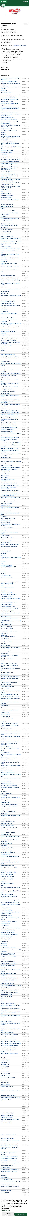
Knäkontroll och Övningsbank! (8, 117)
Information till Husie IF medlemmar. (9, 921)
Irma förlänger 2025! (5, 234)
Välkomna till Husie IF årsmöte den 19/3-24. (11, 363)
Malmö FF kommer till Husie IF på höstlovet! (11, 774)
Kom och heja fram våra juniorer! (8, 852)
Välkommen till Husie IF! (6, 915)
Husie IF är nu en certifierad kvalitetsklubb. (10, 95)
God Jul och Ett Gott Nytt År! (7, 236)
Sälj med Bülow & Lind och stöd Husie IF (10, 676)
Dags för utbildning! (5, 522)
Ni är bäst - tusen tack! (6, 511)
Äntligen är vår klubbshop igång (8, 1003)
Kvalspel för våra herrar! (6, 551)
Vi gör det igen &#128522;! (7, 596)
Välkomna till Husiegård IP (7, 628)
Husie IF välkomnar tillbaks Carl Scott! (9, 1053)
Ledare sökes (4, 1175)
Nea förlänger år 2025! (6, 231)
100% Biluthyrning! (5, 189)
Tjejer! (2, 585)
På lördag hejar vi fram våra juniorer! (9, 757)
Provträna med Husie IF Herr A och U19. (10, 741)
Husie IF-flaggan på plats (6, 996)
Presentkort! (3, 408)
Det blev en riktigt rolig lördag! (8, 821)
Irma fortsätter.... (4, 941)
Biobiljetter (3, 661)
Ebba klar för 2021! (5, 1080)
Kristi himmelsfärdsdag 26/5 (7, 865)
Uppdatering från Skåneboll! (7, 1115)
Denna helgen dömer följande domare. (10, 618)
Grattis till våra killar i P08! (6, 850)
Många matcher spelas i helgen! (8, 606)
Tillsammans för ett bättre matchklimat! (10, 199)
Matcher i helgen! (5, 767)
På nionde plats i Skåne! (6, 152)
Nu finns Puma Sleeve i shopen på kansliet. (10, 765)
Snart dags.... (4, 571)
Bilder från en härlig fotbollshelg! (8, 811)
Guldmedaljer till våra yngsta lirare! (8, 594)
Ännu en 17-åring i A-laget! (7, 910)
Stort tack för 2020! (5, 1060)
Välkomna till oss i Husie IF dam (8, 965)
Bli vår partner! (4, 795)
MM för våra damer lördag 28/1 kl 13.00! (10, 696)
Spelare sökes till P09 (6, 1099)
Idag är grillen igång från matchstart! (9, 804)
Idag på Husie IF (4, 633)
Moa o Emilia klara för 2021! (7, 1086)
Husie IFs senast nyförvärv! (7, 1032)
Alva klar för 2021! (5, 1071)
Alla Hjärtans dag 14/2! (6, 393)
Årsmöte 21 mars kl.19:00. (7, 672)
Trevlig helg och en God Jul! (7, 150)
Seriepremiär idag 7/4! (6, 1190)
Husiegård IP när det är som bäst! (8, 872)
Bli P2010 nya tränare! (5, 752)
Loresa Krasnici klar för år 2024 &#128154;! (10, 442)
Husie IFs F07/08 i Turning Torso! (8, 1134)
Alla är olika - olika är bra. (6, 728)
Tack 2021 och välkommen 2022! (8, 956)
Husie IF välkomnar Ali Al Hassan (8, 1039)
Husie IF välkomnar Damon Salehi (8, 1047)
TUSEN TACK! (4, 975)
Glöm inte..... (3, 573)
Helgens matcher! (5, 329)
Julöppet (3, 959)
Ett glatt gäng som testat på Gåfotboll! (9, 990)
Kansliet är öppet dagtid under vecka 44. (10, 544)
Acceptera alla (20, 1214)
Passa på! (3, 365)
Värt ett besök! (4, 791)
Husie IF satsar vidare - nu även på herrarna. (11, 736)
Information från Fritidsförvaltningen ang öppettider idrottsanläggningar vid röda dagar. (10, 108)
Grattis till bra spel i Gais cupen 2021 (9, 980)
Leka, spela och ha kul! (6, 830)
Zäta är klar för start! (5, 923)
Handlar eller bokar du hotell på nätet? (9, 710)
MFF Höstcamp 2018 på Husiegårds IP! (10, 1169)
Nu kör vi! (3, 350)
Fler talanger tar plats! (6, 939)
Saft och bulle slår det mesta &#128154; (10, 485)
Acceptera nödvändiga (8, 1214)
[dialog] (14, 1207)
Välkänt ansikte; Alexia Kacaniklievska (9, 934)
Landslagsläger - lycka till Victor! (8, 973)
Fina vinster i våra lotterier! (7, 781)
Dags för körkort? (5, 674)
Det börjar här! (4, 154)
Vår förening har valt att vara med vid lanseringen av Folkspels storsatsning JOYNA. (9, 419)
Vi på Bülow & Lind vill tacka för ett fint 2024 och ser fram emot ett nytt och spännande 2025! (11, 243)
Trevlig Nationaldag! (5, 854)
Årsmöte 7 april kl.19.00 (6, 907)
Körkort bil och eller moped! (7, 658)
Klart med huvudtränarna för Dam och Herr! (10, 1091)
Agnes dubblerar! (5, 925)
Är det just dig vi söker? (6, 128)
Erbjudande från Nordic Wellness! (8, 425)
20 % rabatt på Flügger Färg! (7, 686)
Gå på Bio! (3, 555)
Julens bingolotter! (5, 473)
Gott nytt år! (3, 721)
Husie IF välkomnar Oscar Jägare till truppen (11, 1043)
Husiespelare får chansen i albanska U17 (10, 1181)
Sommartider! (4, 90)
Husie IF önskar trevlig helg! (7, 611)
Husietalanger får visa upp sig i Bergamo (10, 1140)
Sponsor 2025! (4, 216)
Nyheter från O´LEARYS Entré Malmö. (9, 97)
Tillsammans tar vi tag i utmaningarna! (9, 427)
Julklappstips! (4, 516)
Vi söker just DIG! (5, 688)
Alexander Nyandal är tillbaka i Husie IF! (10, 410)
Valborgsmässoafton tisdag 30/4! (8, 331)
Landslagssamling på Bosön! (7, 527)
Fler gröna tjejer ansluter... (6, 936)
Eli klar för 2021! (4, 1069)
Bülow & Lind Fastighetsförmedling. (9, 81)
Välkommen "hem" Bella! (6, 503)
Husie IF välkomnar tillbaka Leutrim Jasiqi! (10, 1041)
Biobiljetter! (3, 548)
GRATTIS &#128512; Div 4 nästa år (8, 1095)
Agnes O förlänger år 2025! (7, 223)
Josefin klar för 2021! (5, 1062)
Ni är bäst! (3, 738)
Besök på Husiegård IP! (6, 793)
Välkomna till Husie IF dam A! (7, 825)
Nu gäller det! (4, 553)
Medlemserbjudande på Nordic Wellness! (10, 467)
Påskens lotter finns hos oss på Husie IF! (10, 218)
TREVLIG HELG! (4, 293)
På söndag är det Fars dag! (7, 537)
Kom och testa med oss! (6, 197)
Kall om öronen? (4, 967)
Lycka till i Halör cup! (5, 860)
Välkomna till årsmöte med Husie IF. (9, 663)
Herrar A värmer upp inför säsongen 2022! (10, 902)
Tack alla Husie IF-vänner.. (6, 994)
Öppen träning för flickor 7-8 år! (8, 210)
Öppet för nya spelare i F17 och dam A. (10, 977)
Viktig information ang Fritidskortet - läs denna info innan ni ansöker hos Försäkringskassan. (10, 168)
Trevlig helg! (3, 333)
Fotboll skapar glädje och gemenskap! (10, 326)
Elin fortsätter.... (4, 945)
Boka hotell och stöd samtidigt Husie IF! (10, 900)
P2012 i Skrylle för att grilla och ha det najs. (10, 159)
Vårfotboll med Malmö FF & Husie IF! (9, 694)
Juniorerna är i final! (5, 716)
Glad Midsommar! (5, 291)
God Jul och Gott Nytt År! (6, 465)
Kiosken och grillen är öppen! (7, 876)
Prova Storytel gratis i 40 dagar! (8, 832)
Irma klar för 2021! (5, 1066)
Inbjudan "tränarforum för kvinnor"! (9, 483)
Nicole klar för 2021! (5, 1073)
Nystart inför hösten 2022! (7, 823)
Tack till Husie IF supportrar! (7, 195)
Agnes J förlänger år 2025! (7, 229)
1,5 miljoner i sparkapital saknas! (8, 947)
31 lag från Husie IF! (5, 714)
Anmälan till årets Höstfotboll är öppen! (10, 269)
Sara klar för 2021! (5, 1082)
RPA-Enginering (4, 311)
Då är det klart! (4, 943)
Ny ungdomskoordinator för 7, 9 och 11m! (10, 1097)
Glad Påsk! (3, 643)
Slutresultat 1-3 (4, 870)
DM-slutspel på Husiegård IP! (7, 318)
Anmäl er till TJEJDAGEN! (6, 843)
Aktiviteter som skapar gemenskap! (9, 602)
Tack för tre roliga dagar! (6, 540)
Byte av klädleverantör (6, 246)
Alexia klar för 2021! (5, 1084)
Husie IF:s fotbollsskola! (6, 770)
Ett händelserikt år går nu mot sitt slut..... (10, 723)
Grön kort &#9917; (5, 1192)
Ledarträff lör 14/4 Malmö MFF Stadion (10, 1186)
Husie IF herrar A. (4, 477)
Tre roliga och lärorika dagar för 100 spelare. (11, 985)
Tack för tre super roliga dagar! (8, 354)
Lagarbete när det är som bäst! (8, 275)
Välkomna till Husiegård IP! (7, 874)
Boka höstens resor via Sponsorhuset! (9, 277)
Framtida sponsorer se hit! (7, 577)
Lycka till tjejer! (4, 845)
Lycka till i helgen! (5, 638)
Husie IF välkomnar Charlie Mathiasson (10, 1045)
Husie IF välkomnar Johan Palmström (9, 1034)
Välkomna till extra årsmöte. (7, 746)
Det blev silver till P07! (6, 813)
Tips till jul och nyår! (5, 505)
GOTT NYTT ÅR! (4, 140)
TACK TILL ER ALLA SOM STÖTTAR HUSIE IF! (11, 779)
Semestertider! (4, 590)
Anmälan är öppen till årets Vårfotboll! (9, 386)
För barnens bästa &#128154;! (8, 303)
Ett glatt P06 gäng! (5, 1177)
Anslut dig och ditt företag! (7, 847)
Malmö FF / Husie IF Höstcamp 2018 (9, 1156)
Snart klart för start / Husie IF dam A (9, 963)
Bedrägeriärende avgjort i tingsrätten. (9, 157)
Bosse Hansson (4, 653)
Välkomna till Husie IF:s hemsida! (8, 422)
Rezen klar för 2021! (5, 1075)
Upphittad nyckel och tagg (7, 101)
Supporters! (3, 881)
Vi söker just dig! (4, 377)
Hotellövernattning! (5, 705)
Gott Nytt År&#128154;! (6, 457)
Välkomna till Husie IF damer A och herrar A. (11, 731)
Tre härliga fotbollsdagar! (6, 641)
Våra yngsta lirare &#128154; (7, 760)
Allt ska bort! (4, 1057)
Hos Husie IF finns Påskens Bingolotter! (10, 359)
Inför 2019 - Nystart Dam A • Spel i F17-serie (11, 1163)
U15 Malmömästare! (5, 1167)
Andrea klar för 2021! (5, 1064)
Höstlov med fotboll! (5, 987)
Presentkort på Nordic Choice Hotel (9, 631)
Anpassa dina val (6, 1210)
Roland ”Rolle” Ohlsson (6, 220)
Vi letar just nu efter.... (5, 361)
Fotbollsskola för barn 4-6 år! (7, 429)
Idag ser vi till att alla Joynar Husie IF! (9, 338)
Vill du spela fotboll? (5, 809)
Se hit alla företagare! (5, 651)
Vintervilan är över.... (5, 712)
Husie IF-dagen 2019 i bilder (7, 1138)
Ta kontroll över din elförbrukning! (8, 340)
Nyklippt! (3, 885)
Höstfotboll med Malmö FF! (7, 783)
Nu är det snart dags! (5, 819)
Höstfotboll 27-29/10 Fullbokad (8, 171)
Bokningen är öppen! (5, 367)
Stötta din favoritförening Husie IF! (9, 867)
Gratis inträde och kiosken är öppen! (9, 546)
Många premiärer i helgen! (7, 894)
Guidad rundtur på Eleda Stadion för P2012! (11, 295)
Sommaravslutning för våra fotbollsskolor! (10, 289)
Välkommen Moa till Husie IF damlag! (9, 225)
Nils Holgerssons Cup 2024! (7, 389)
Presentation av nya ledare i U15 (8, 1184)
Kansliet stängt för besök (6, 1021)
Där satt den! (4, 202)
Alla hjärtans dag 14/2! (6, 684)
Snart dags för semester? (6, 604)
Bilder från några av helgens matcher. (9, 992)
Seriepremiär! (4, 348)
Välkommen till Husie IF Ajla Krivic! (8, 375)
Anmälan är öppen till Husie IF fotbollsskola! (11, 927)
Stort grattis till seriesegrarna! (7, 592)
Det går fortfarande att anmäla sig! (9, 827)
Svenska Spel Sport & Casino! (7, 883)
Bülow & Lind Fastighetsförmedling (9, 313)
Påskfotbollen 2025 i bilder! (7, 204)
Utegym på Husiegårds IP (6, 92)
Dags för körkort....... (5, 335)
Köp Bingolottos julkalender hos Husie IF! (10, 161)
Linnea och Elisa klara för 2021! (8, 1077)
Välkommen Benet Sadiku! (7, 431)
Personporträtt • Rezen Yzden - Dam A (9, 1143)
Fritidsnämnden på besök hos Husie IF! (10, 112)
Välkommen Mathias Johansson (8, 1160)
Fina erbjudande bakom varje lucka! (9, 501)
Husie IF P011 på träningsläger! (8, 772)
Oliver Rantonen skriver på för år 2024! (9, 448)
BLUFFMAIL (3, 530)
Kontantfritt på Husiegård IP (7, 878)
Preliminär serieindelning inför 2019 (9, 1158)
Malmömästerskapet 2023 (7, 718)
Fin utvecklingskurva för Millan (8, 930)
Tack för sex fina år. (5, 1026)
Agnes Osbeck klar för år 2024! (8, 391)
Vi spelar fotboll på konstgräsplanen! (9, 174)
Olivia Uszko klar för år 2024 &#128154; (10, 399)
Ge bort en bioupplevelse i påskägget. (9, 356)
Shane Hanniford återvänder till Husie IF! (10, 412)
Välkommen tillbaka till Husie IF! (8, 961)
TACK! (2, 252)
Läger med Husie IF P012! (6, 624)
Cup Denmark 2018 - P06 (6, 1179)
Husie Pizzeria (4, 309)
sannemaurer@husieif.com (20, 45)
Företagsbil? (4, 561)
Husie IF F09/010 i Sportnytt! (7, 1113)
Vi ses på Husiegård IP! (6, 345)
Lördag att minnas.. (5, 998)
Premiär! (2, 208)
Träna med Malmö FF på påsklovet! (9, 682)
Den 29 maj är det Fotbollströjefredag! (9, 99)
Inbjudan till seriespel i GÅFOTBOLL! (9, 119)
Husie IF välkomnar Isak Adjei (7, 1036)
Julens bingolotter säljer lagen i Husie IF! (10, 257)
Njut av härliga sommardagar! (7, 587)
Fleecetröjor (3, 1001)
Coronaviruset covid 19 (6, 1123)
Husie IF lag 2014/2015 (6, 616)
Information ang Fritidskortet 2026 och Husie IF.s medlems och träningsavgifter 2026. (10, 143)
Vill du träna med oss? (6, 575)
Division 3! (3, 707)
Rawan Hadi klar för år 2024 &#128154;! (10, 437)
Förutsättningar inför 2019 (7, 1165)
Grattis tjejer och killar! (6, 542)
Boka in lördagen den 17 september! (9, 785)
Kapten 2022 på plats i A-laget (8, 932)
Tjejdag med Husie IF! (6, 834)
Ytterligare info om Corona (7, 1117)
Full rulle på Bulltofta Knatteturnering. (9, 1145)
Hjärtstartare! (4, 134)
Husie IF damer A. (5, 475)
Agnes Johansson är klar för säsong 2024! (10, 373)
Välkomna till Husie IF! (6, 645)
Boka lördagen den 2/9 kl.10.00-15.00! (9, 608)
